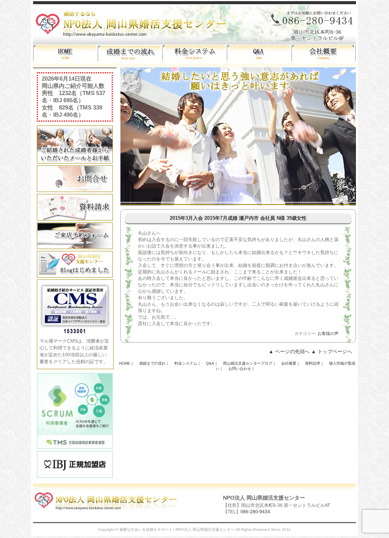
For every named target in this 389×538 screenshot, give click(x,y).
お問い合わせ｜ (241, 369)
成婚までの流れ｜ (154, 363)
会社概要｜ (290, 363)
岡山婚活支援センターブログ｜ (249, 363)
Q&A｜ (212, 363)
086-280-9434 (255, 511)
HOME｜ (126, 363)
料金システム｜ (187, 363)
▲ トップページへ (331, 351)
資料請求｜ (314, 363)
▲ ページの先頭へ (289, 351)
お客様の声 (328, 333)
